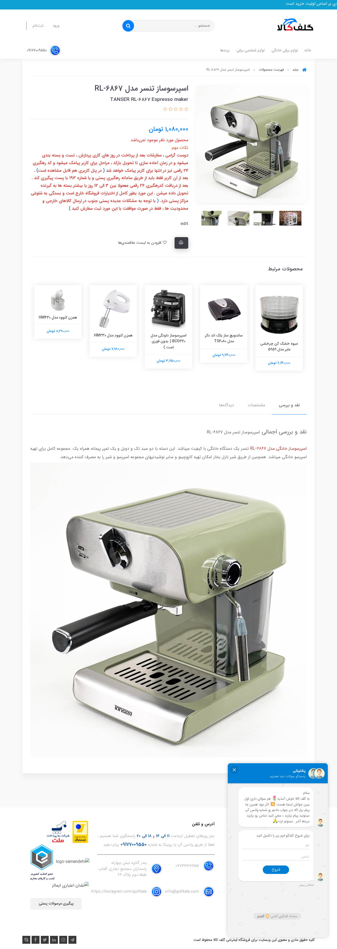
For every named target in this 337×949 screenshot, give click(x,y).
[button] (185, 109)
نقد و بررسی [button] (289, 405)
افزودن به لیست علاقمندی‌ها (140, 243)
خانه (307, 50)
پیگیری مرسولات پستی (56, 904)
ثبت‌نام (38, 26)
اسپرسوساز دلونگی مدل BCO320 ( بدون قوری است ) (168, 341)
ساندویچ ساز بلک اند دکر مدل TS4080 (224, 338)
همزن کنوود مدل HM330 (113, 335)
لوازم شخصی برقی (250, 50)
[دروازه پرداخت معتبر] (80, 831)
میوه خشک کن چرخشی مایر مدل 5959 (279, 346)
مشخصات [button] (256, 405)
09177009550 (37, 50)
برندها (225, 50)
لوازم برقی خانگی (284, 50)
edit (184, 224)
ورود (56, 26)
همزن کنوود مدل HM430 (58, 317)
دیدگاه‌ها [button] (226, 405)
